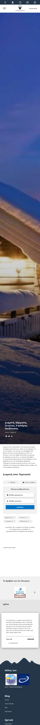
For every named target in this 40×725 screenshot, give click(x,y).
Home (7, 432)
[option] (20, 592)
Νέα (6, 707)
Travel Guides (9, 704)
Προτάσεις (8, 711)
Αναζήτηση (20, 507)
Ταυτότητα (8, 724)
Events (7, 700)
